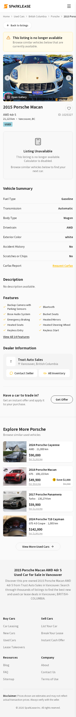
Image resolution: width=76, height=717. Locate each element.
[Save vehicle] (69, 108)
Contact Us (48, 672)
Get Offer (62, 399)
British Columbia (38, 16)
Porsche (55, 16)
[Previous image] (7, 78)
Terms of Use (49, 679)
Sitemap (8, 679)
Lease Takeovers (14, 647)
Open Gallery (19, 97)
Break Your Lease (52, 633)
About (45, 665)
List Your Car (49, 626)
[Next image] (68, 78)
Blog (6, 665)
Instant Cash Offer (53, 640)
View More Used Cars (35, 546)
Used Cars (19, 16)
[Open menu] (69, 6)
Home (6, 16)
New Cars (9, 633)
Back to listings (19, 25)
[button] (62, 399)
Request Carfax (63, 266)
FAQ (5, 672)
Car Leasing (11, 626)
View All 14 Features (16, 337)
